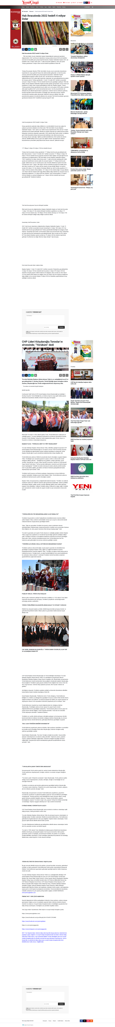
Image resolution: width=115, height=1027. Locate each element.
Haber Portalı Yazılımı (28, 1025)
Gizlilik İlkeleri (60, 1020)
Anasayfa (26, 11)
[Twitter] (26, 49)
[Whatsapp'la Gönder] (32, 49)
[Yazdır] (35, 49)
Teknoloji (59, 7)
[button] (60, 49)
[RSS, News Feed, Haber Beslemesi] (91, 1021)
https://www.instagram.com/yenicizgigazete (34, 929)
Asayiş (63, 7)
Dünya (23, 7)
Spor (46, 7)
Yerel (37, 7)
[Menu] (92, 7)
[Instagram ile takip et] (89, 3)
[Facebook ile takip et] (84, 3)
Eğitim (53, 7)
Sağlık (49, 7)
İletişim (54, 1020)
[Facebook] (23, 49)
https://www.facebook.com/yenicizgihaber (34, 921)
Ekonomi (32, 7)
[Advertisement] (45, 110)
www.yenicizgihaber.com (29, 892)
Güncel (27, 7)
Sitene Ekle (67, 1020)
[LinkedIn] (29, 49)
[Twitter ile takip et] (87, 3)
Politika (41, 7)
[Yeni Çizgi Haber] (30, 2)
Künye (50, 1020)
